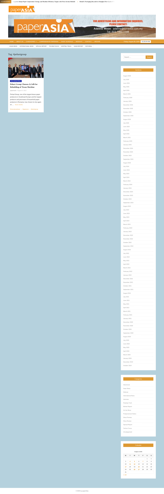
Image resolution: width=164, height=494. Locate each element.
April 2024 (126, 177)
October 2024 (127, 155)
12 (134, 464)
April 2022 (126, 264)
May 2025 (126, 130)
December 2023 (128, 191)
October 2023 (127, 199)
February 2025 (127, 141)
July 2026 (126, 79)
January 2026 (127, 101)
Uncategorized (127, 432)
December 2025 (128, 105)
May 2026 (126, 87)
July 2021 (126, 297)
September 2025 (128, 115)
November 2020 (128, 325)
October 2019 (127, 365)
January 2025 (127, 144)
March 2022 (126, 268)
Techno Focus (54, 46)
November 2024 (128, 152)
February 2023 (127, 228)
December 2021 (128, 278)
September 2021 (128, 289)
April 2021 (126, 307)
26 (134, 469)
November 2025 (128, 108)
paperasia (13, 90)
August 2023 (127, 206)
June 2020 (126, 344)
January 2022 (127, 275)
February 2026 (127, 97)
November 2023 (128, 195)
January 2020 (127, 358)
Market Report (127, 406)
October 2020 (127, 329)
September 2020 (128, 333)
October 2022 (127, 242)
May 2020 (126, 347)
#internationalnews (15, 109)
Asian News (13, 46)
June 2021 (126, 300)
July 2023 (126, 210)
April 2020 (126, 351)
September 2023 (128, 202)
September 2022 (128, 246)
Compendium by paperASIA (48, 41)
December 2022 (128, 235)
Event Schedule (67, 41)
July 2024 (126, 166)
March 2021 (126, 311)
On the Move (127, 410)
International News (27, 46)
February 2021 (127, 315)
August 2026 (127, 76)
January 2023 (127, 231)
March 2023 (126, 224)
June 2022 (126, 257)
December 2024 (128, 148)
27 (139, 469)
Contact (88, 41)
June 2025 (126, 126)
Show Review (127, 421)
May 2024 (126, 173)
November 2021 (128, 282)
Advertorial (126, 385)
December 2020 (128, 322)
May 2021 (126, 304)
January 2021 (127, 318)
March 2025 (126, 137)
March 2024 (126, 181)
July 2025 (126, 123)
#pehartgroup (34, 109)
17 (125, 467)
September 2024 (128, 159)
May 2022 (126, 260)
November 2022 (128, 239)
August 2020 (127, 336)
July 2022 (126, 253)
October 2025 (127, 112)
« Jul (125, 475)
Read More (19, 104)
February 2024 (127, 184)
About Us (19, 41)
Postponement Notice (129, 414)
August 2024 (127, 163)
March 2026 (126, 94)
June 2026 (126, 83)
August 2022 (127, 249)
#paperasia (26, 109)
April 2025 (126, 134)
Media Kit (79, 41)
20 (139, 467)
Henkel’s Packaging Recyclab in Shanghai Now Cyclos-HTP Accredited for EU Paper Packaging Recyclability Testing (103, 1)
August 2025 (127, 119)
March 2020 (126, 354)
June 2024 (126, 170)
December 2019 (128, 362)
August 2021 (127, 293)
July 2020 (126, 340)
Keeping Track (66, 46)
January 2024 (127, 188)
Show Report (78, 46)
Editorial (88, 46)
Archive (97, 41)
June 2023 (126, 213)
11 (130, 464)
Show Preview (127, 417)
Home (12, 41)
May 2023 (126, 217)
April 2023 (126, 220)
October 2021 (127, 286)
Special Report (41, 46)
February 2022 (127, 271)
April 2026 (126, 90)
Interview (126, 399)
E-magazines (30, 41)
